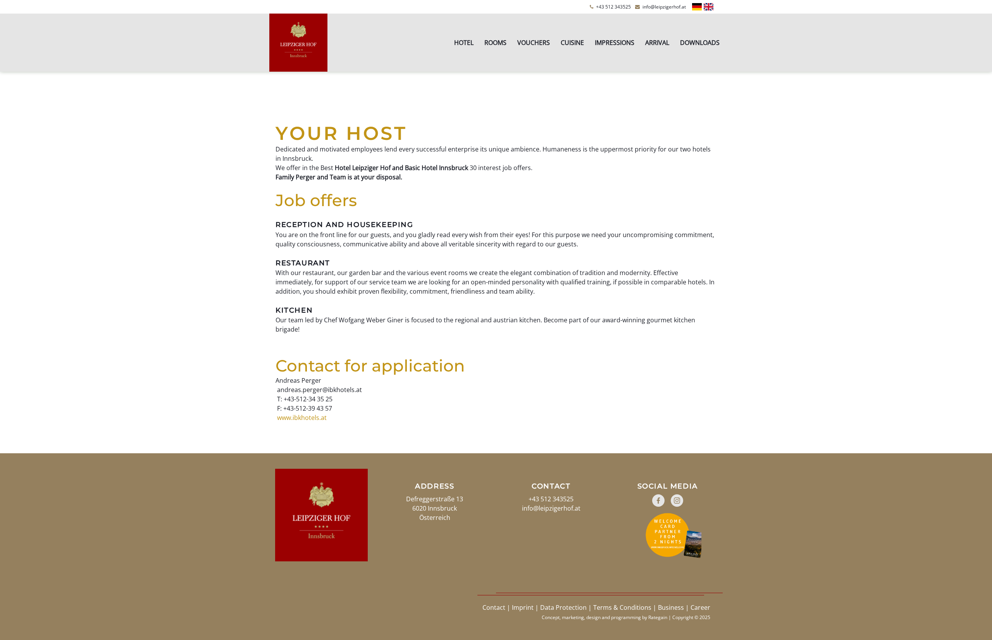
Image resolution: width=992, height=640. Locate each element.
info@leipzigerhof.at (660, 6)
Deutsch (697, 6)
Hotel (464, 42)
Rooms (495, 42)
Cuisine (572, 42)
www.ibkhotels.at (301, 417)
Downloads (700, 42)
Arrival (657, 42)
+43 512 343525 (610, 6)
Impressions (614, 42)
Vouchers (533, 42)
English (708, 6)
